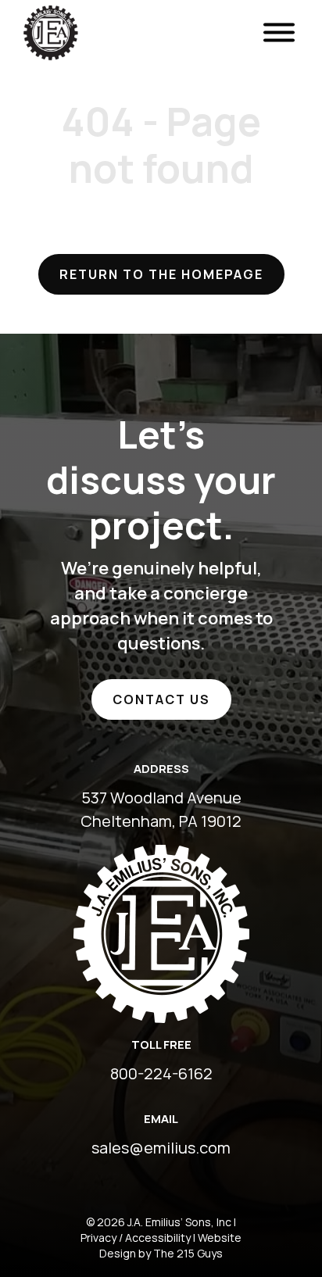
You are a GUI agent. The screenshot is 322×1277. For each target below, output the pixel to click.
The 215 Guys (188, 1253)
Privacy (98, 1237)
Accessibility (158, 1237)
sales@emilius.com (161, 1147)
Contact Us (161, 699)
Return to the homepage (161, 274)
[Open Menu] (279, 33)
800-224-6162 (161, 1073)
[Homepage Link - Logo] (50, 11)
